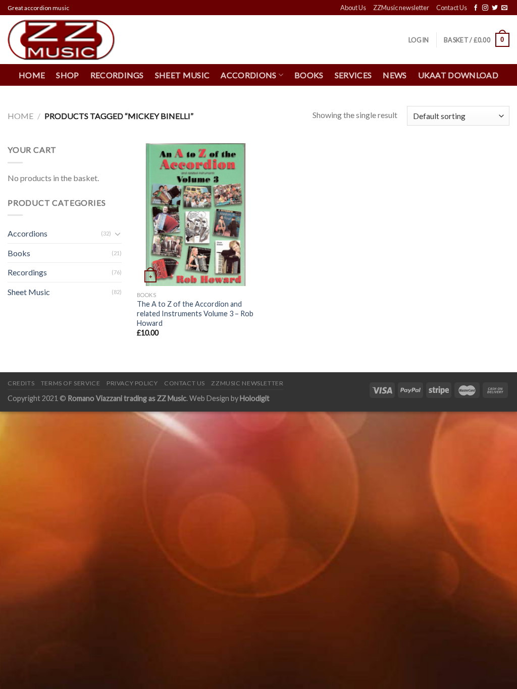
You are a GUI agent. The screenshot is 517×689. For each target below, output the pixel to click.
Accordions (27, 233)
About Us (353, 8)
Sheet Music (182, 75)
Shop (67, 75)
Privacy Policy (132, 383)
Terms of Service (70, 383)
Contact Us (451, 8)
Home (32, 75)
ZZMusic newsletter (401, 8)
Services (353, 75)
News (394, 75)
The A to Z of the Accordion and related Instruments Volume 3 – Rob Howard (195, 313)
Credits (21, 383)
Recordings (117, 75)
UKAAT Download (458, 75)
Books (309, 75)
